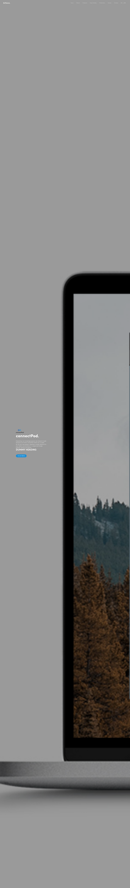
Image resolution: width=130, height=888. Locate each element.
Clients (78, 3)
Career (109, 3)
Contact (116, 3)
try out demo (21, 455)
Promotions (102, 3)
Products (85, 3)
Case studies (93, 3)
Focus (72, 3)
